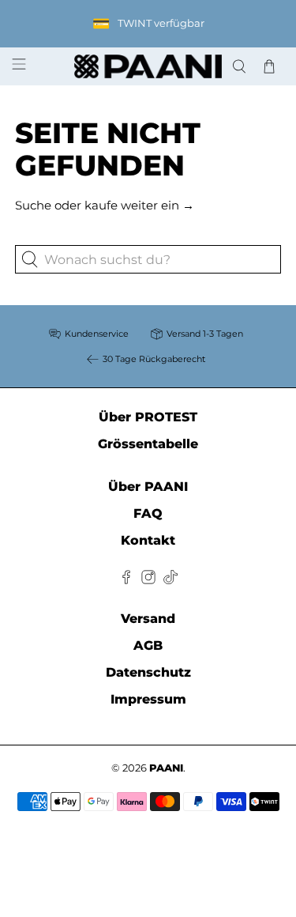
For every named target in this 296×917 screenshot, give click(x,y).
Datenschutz (148, 672)
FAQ (148, 513)
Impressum (148, 699)
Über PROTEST (148, 417)
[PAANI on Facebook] (126, 579)
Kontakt (148, 540)
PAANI (166, 768)
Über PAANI (148, 486)
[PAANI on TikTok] (170, 579)
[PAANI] (148, 67)
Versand (148, 618)
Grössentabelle (148, 443)
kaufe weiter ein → (139, 205)
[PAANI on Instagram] (148, 579)
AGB (148, 645)
